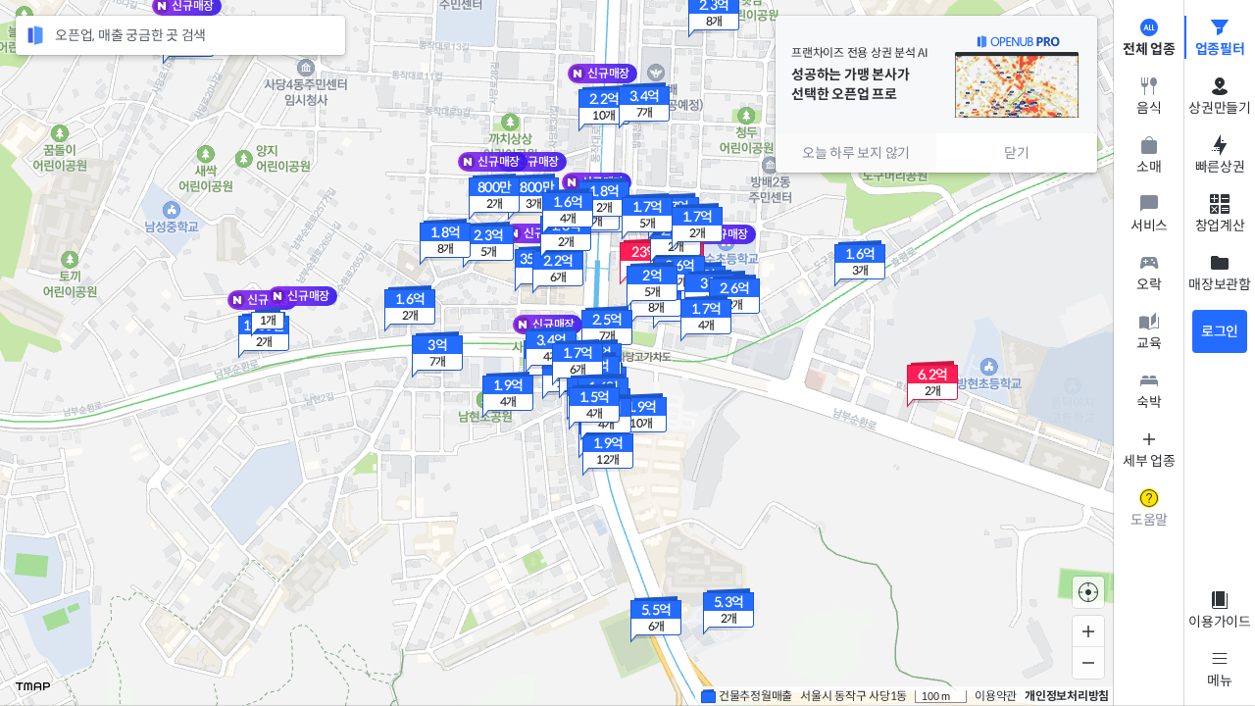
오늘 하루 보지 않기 (856, 153)
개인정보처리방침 (1067, 695)
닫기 (1016, 153)
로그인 (1219, 331)
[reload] (35, 35)
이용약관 (996, 695)
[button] (603, 108)
